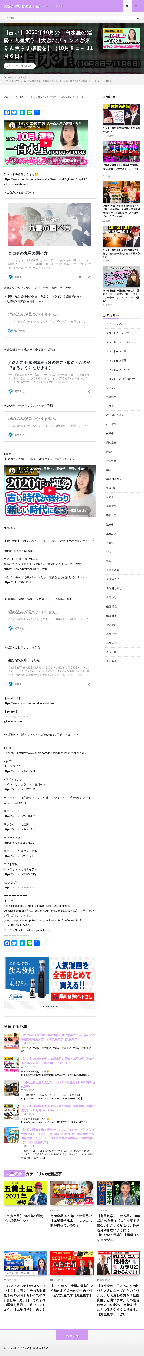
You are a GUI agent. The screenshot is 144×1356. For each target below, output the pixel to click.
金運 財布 (111, 615)
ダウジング (112, 387)
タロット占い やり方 (117, 333)
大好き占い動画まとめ (36, 1348)
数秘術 (109, 305)
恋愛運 (110, 497)
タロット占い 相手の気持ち (121, 378)
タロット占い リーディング (121, 342)
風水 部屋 (111, 651)
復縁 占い (111, 487)
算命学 (110, 542)
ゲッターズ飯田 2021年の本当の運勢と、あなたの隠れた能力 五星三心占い (121, 253)
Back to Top (72, 1335)
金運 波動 (111, 597)
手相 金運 (111, 515)
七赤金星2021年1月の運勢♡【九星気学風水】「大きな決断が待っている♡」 (71, 1220)
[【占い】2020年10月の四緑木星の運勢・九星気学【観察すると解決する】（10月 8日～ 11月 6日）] (11, 1064)
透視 (108, 176)
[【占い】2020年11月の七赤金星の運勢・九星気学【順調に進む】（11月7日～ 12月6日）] (11, 1112)
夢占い (110, 451)
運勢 (108, 261)
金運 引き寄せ (114, 588)
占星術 (110, 433)
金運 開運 (111, 624)
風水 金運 (111, 661)
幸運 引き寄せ (114, 478)
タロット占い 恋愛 (116, 360)
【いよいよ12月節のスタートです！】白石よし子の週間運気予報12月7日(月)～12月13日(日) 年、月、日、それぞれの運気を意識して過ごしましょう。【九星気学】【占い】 (25, 1297)
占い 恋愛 (111, 424)
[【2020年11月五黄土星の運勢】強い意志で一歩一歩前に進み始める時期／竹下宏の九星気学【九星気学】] (11, 1041)
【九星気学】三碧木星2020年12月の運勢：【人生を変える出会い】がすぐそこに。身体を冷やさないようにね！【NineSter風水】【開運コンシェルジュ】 (118, 1227)
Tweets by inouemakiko (18, 716)
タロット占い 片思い (117, 369)
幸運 (108, 469)
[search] (137, 17)
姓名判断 (110, 136)
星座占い (111, 533)
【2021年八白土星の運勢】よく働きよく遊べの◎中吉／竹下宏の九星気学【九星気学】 (72, 1290)
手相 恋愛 (111, 506)
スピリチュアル (114, 323)
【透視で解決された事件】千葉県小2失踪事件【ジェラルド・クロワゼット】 (121, 168)
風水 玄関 (111, 642)
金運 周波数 (112, 569)
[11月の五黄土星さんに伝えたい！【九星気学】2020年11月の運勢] (11, 1088)
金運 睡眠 (111, 606)
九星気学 (28, 66)
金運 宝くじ (112, 579)
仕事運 (110, 405)
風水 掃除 (111, 633)
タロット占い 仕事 (116, 351)
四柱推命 (111, 442)
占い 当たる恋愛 (115, 415)
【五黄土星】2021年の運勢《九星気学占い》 (24, 1218)
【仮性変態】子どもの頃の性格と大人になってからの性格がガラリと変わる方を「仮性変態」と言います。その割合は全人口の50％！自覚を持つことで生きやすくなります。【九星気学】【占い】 (118, 1300)
